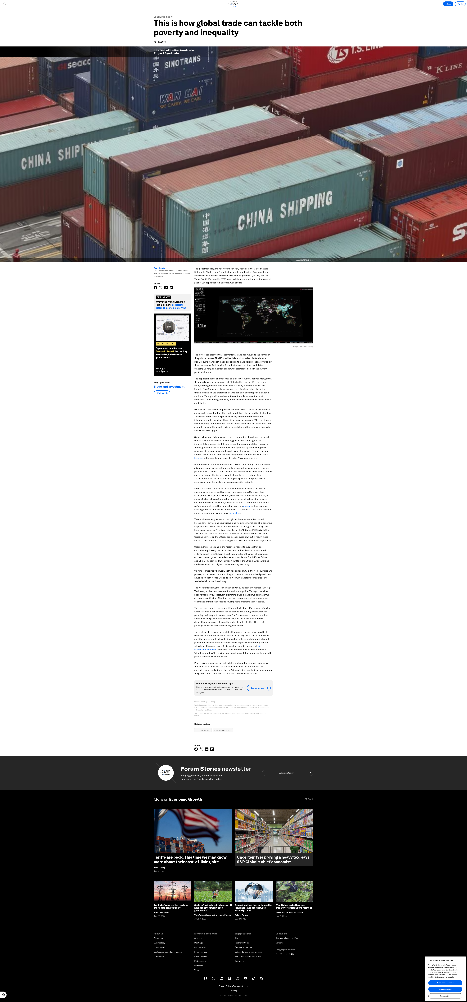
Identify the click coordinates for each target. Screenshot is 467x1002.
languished (234, 513)
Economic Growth (164, 17)
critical (246, 506)
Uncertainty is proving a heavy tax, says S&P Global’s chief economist (273, 859)
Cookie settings (445, 996)
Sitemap (233, 991)
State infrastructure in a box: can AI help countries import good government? (213, 908)
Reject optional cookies (445, 983)
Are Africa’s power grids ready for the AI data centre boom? (171, 906)
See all (309, 799)
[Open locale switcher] (3, 995)
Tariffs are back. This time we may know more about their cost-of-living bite (190, 859)
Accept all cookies (445, 989)
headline (198, 458)
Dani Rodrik (159, 268)
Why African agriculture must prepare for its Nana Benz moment (294, 906)
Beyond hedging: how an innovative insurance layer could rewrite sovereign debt (253, 908)
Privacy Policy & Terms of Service (233, 986)
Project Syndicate (166, 53)
